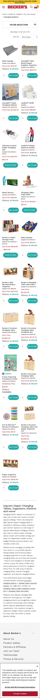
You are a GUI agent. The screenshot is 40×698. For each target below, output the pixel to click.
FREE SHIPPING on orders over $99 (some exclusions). (20, 1)
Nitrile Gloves (8, 192)
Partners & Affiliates (14, 647)
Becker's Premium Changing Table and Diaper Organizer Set (29, 428)
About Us (8, 639)
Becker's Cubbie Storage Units (8, 238)
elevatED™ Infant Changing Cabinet (9, 104)
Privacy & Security (13, 659)
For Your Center (29, 14)
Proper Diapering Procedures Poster (10, 378)
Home (4, 14)
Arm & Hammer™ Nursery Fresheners (10, 426)
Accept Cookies (19, 694)
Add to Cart (13, 75)
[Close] (37, 666)
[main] (20, 324)
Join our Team (11, 651)
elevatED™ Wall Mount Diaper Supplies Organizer (29, 63)
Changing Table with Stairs (19, 591)
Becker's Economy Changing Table (28, 375)
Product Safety (11, 643)
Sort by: (16, 37)
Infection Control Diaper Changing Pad (9, 147)
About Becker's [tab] (12, 633)
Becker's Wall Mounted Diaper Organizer (8, 284)
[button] (3, 7)
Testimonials (10, 655)
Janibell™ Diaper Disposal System (28, 146)
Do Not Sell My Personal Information (20, 687)
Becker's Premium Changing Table (9, 329)
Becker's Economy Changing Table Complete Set (28, 330)
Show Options (10, 165)
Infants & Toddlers (15, 14)
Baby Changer (8, 61)
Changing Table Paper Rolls (27, 193)
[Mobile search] (31, 7)
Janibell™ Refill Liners (27, 104)
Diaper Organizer (9, 474)
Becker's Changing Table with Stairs (28, 283)
